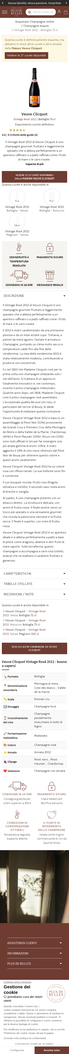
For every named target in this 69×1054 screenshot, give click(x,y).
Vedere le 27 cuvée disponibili (26, 55)
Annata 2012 (42, 752)
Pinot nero (41, 759)
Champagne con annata (49, 770)
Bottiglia (39, 676)
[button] (34, 296)
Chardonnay (55, 763)
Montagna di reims (46, 683)
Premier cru (41, 699)
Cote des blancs (45, 688)
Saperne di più (35, 164)
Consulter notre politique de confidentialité (25, 1038)
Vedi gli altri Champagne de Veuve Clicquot (34, 648)
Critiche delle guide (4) (20, 135)
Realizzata (40, 735)
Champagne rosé (45, 745)
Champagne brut (45, 706)
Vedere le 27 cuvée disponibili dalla (34, 176)
